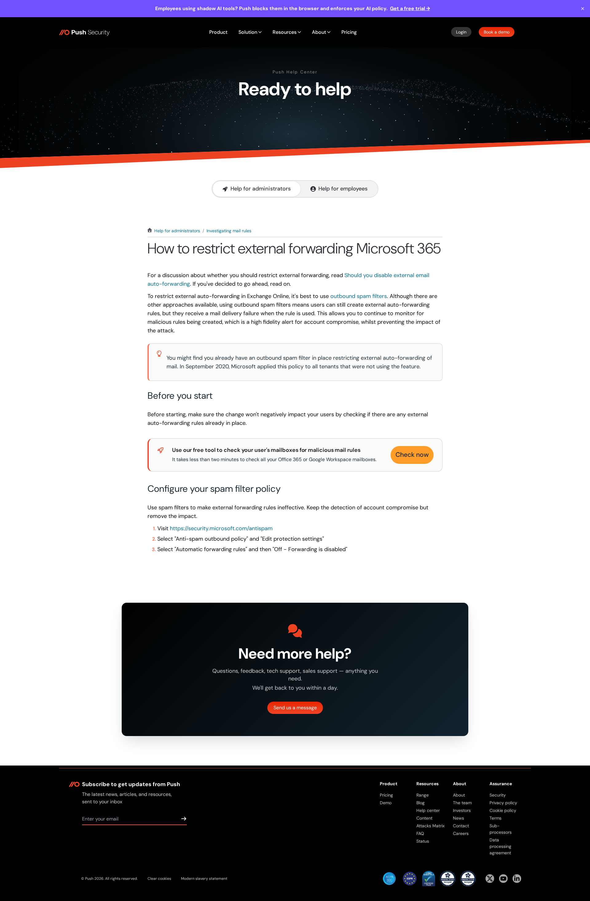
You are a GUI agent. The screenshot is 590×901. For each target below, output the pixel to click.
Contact (461, 826)
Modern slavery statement (204, 878)
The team (462, 802)
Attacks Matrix (430, 826)
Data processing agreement (500, 846)
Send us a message (295, 707)
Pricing (349, 32)
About (459, 795)
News (458, 818)
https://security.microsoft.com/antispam (221, 528)
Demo (385, 802)
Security (498, 795)
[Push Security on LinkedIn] (517, 878)
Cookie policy (503, 810)
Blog (420, 802)
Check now (412, 454)
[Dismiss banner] (582, 8)
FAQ (420, 833)
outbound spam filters (358, 296)
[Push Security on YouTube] (503, 878)
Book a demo (496, 32)
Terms (496, 818)
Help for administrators (177, 230)
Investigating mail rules (228, 230)
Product (218, 32)
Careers (461, 833)
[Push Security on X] (490, 878)
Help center (428, 810)
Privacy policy (503, 802)
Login (461, 32)
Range (422, 795)
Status (422, 841)
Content (424, 818)
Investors (462, 810)
